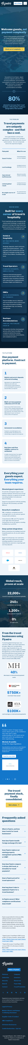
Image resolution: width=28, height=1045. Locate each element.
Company (17, 974)
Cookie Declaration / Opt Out (11, 1028)
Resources (17, 980)
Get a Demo (18, 3)
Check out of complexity (13, 49)
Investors (17, 977)
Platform (5, 974)
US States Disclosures (9, 1024)
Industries (5, 977)
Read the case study (9, 756)
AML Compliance (7, 1020)
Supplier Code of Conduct (10, 1016)
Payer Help (17, 984)
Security (5, 980)
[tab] (6, 779)
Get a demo (13, 805)
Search (4, 984)
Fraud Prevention (19, 987)
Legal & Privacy (7, 1006)
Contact (4, 987)
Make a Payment (14, 969)
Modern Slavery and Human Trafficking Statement (11, 1011)
